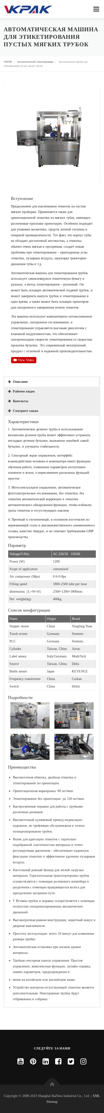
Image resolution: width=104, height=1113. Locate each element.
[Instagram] (83, 1061)
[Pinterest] (33, 1061)
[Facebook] (58, 1061)
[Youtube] (20, 1061)
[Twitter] (71, 1061)
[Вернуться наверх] (52, 1084)
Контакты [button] (20, 401)
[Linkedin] (46, 1061)
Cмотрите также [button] (25, 411)
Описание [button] (20, 382)
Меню (96, 9)
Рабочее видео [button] (24, 391)
